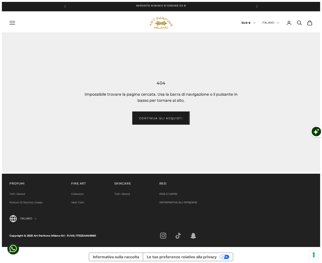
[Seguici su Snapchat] (193, 235)
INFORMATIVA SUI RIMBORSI (178, 202)
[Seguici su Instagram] (163, 235)
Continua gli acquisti (160, 118)
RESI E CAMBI (168, 194)
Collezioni (77, 194)
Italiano (268, 22)
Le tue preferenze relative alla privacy (182, 257)
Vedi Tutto (77, 202)
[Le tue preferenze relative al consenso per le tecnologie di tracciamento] (313, 254)
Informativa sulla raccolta (116, 257)
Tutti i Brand (17, 194)
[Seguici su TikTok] (178, 235)
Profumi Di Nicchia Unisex (26, 202)
